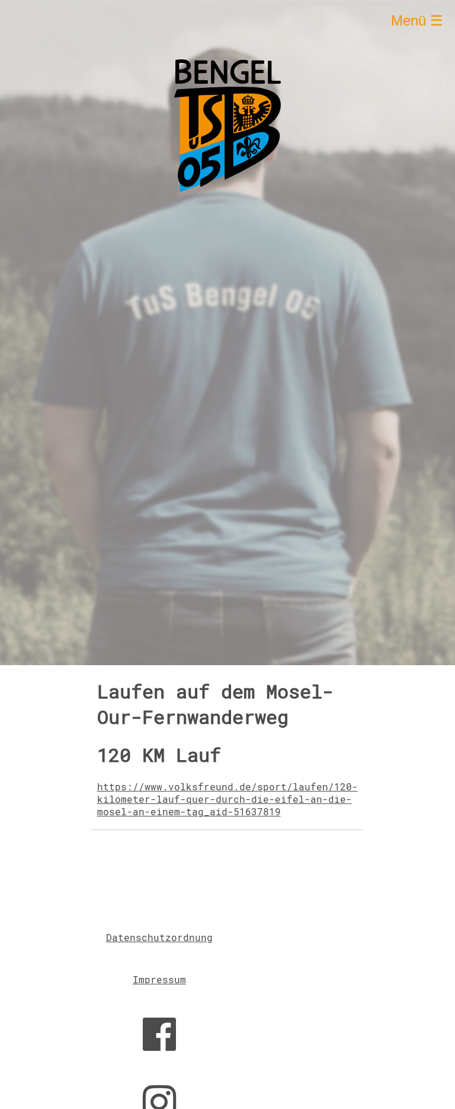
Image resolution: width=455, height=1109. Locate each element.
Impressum (159, 979)
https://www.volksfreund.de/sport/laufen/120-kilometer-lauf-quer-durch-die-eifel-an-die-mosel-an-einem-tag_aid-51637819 (227, 799)
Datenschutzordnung (159, 937)
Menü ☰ (417, 20)
